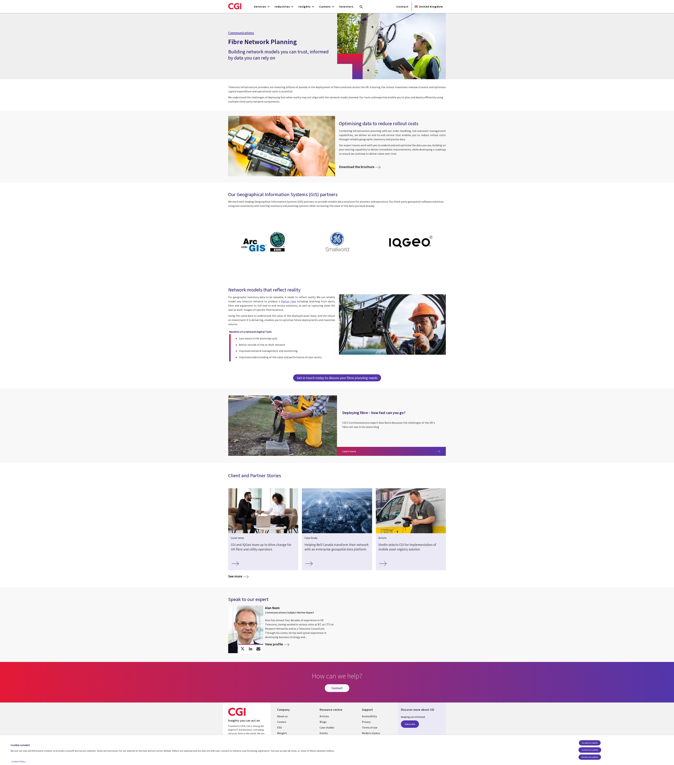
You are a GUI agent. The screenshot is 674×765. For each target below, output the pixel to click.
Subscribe (410, 724)
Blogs (323, 722)
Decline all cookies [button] (590, 757)
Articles (324, 716)
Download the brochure (356, 167)
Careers (281, 722)
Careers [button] (325, 6)
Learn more (372, 451)
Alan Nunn (272, 608)
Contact (402, 6)
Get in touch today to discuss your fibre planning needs (337, 378)
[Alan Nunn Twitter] (243, 649)
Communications (241, 33)
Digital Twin (288, 301)
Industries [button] (282, 6)
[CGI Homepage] (234, 6)
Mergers (282, 733)
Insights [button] (304, 6)
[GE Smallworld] (337, 242)
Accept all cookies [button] (590, 742)
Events (324, 733)
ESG (279, 727)
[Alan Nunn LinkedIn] (250, 649)
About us (282, 716)
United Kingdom (431, 6)
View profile (274, 644)
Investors (346, 6)
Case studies (327, 727)
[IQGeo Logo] (411, 242)
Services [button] (260, 6)
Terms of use (369, 727)
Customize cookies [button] (590, 749)
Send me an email (258, 649)
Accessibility (369, 716)
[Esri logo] (263, 242)
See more (235, 576)
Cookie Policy (18, 761)
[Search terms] (361, 7)
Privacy (366, 722)
